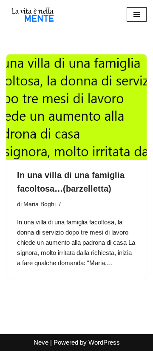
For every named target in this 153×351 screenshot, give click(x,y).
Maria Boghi (39, 204)
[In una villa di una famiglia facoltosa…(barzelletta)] (76, 107)
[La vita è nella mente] (31, 14)
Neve (41, 342)
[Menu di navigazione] (137, 14)
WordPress (104, 342)
